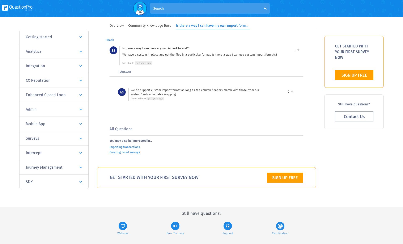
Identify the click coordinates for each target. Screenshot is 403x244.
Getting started (39, 37)
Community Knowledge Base (149, 26)
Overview (117, 26)
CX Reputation (38, 80)
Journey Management (44, 167)
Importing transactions (125, 147)
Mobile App (35, 124)
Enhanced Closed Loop (46, 95)
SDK (29, 182)
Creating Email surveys (125, 152)
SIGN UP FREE (285, 177)
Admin (31, 109)
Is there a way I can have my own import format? (212, 26)
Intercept (34, 153)
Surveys (32, 138)
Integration (35, 66)
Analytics (33, 51)
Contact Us (354, 116)
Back (110, 40)
